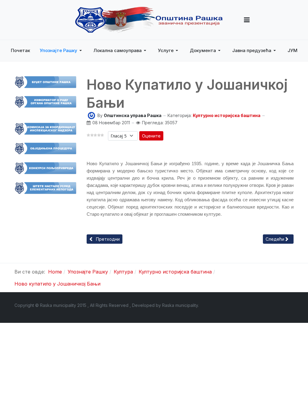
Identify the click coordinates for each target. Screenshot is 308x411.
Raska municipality (180, 305)
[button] (247, 20)
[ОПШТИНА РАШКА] (149, 20)
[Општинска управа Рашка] (91, 115)
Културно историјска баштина (226, 115)
